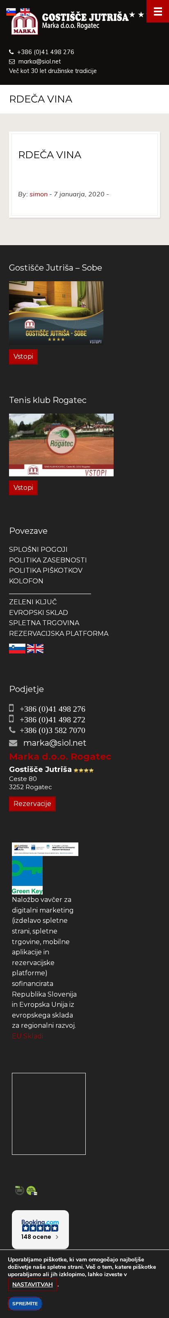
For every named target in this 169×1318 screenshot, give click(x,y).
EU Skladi (27, 1036)
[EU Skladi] (45, 849)
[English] (35, 648)
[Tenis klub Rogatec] (61, 444)
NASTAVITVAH (32, 1284)
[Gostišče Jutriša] (84, 24)
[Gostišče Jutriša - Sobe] (56, 312)
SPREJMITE (25, 1303)
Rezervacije (32, 804)
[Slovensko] (17, 648)
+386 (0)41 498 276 (45, 52)
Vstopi (23, 356)
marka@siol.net (39, 61)
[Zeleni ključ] (27, 875)
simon (39, 194)
